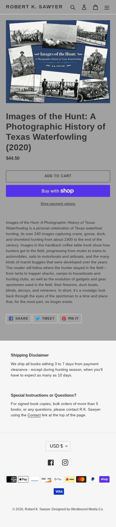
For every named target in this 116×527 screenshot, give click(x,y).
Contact (34, 415)
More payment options (58, 204)
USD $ (56, 446)
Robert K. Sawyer (34, 6)
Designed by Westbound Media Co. (78, 509)
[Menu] (106, 7)
